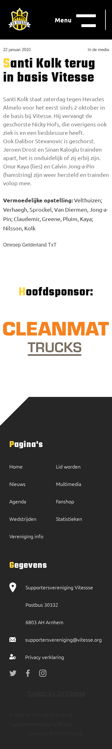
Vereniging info (26, 536)
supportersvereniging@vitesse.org (63, 639)
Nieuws (17, 483)
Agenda (17, 501)
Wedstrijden (22, 518)
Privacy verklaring (44, 656)
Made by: (38, 733)
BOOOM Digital (65, 733)
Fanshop (65, 501)
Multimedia (68, 483)
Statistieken (69, 518)
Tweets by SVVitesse (56, 693)
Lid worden (68, 466)
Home (16, 466)
